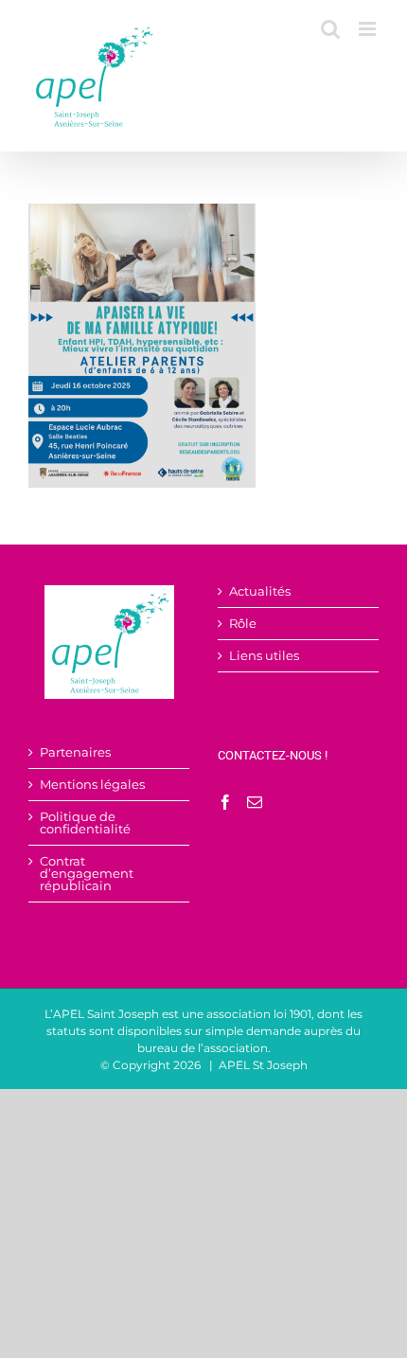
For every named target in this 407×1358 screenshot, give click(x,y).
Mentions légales (92, 784)
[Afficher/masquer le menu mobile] (369, 29)
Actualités (260, 591)
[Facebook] (225, 802)
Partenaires (75, 752)
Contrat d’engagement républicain (86, 873)
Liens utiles (264, 656)
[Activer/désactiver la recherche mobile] (330, 29)
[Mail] (254, 802)
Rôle (243, 623)
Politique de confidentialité (85, 823)
